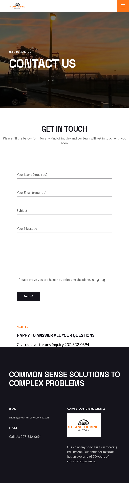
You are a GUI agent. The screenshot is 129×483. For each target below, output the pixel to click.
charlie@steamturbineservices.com (29, 417)
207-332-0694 (31, 436)
